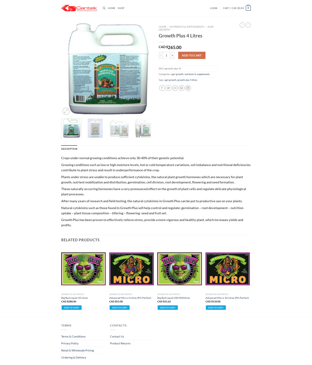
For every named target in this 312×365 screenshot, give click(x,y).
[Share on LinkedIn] (188, 88)
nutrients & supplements (187, 26)
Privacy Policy (70, 343)
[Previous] (67, 69)
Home (111, 8)
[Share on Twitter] (169, 88)
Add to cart (192, 55)
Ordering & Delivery (73, 357)
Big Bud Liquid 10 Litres (74, 297)
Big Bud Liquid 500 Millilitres (173, 297)
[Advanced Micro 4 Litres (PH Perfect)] (131, 269)
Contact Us (117, 336)
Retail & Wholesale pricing (77, 350)
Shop (121, 8)
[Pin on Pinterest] (182, 88)
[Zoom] (66, 111)
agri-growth (177, 74)
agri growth (170, 79)
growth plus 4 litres (187, 79)
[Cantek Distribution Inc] (79, 8)
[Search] (104, 8)
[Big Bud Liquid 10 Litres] (83, 269)
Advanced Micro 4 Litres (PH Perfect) (130, 297)
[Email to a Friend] (175, 88)
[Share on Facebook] (162, 88)
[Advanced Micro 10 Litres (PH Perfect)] (227, 269)
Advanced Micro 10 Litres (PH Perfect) (227, 297)
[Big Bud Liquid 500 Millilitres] (179, 269)
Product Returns (120, 343)
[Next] (147, 69)
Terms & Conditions (73, 336)
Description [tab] (69, 148)
